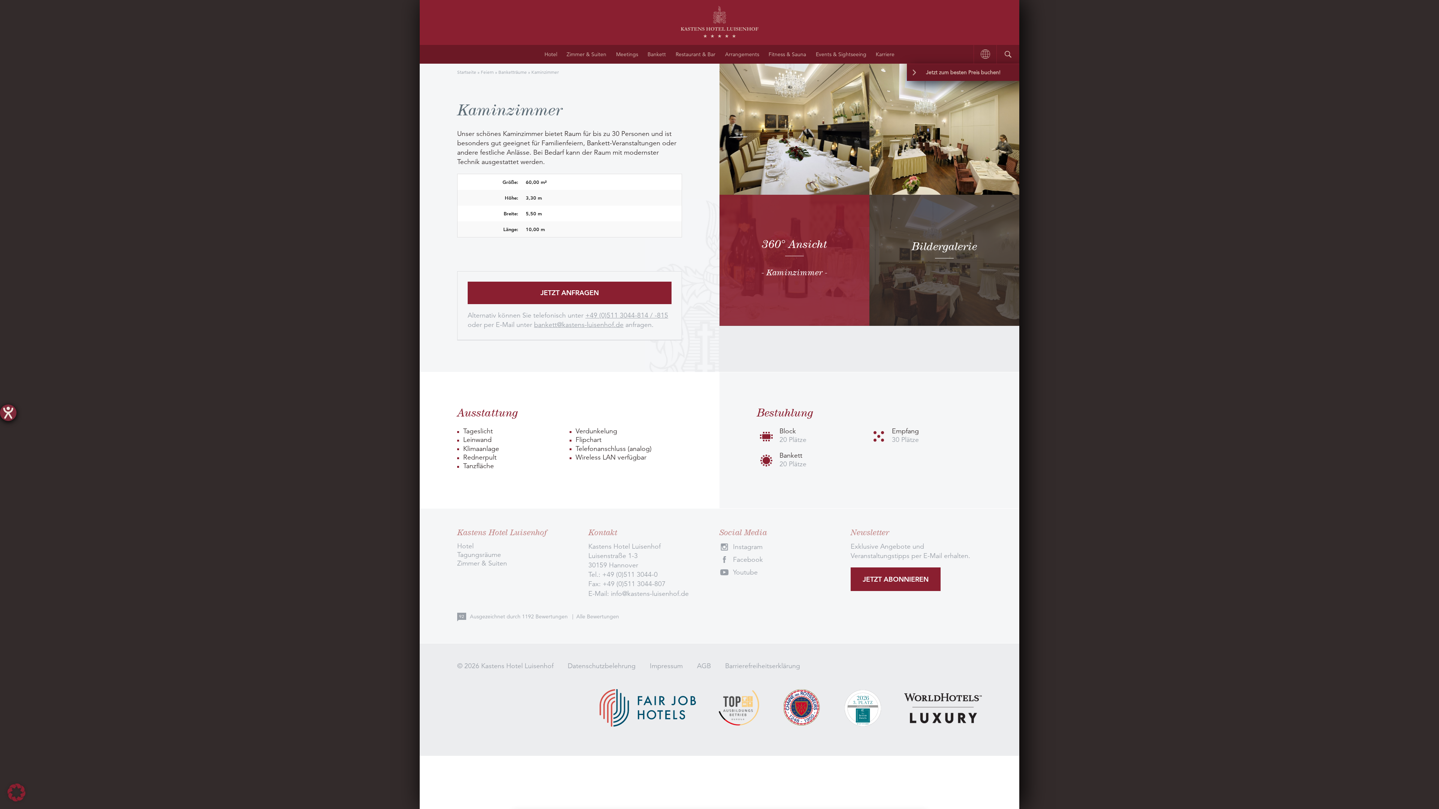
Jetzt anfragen (569, 292)
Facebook (748, 559)
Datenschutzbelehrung (602, 666)
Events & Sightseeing (841, 54)
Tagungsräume (479, 555)
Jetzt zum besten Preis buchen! (963, 72)
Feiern (487, 72)
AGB (704, 666)
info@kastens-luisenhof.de (650, 594)
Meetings (627, 54)
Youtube (745, 572)
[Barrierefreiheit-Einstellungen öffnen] (8, 412)
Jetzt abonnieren (896, 579)
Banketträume (512, 72)
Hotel (550, 54)
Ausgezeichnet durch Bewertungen (519, 616)
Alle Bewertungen (597, 616)
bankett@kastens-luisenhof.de (579, 325)
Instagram (748, 547)
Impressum (666, 666)
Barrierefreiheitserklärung (762, 666)
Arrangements (742, 54)
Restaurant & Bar (695, 54)
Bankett (657, 54)
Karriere (885, 54)
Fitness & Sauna (787, 54)
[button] (16, 792)
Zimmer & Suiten (586, 54)
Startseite (466, 72)
